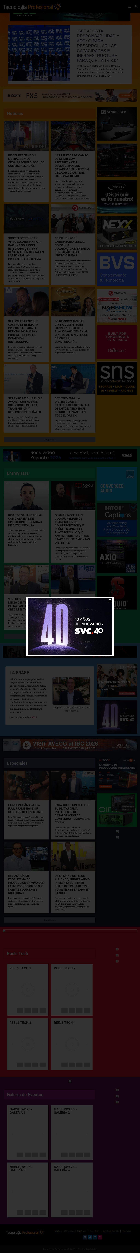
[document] (70, 626)
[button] (110, 601)
